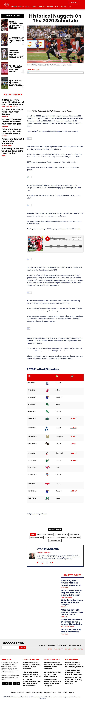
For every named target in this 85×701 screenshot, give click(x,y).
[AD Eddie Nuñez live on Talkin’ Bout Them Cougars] (4, 68)
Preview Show (6, 145)
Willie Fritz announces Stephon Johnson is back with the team (16, 54)
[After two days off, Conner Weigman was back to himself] (4, 83)
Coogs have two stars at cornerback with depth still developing (71, 621)
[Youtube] (51, 562)
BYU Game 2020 (74, 534)
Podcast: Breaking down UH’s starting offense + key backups (73, 680)
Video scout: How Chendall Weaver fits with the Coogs (73, 672)
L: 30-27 (73, 491)
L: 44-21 (73, 443)
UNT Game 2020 (75, 537)
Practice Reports (67, 626)
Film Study (65, 587)
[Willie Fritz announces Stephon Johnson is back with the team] (4, 54)
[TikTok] (10, 683)
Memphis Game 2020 (36, 537)
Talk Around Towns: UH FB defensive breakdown (12, 141)
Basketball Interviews (9, 106)
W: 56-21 (73, 460)
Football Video (66, 597)
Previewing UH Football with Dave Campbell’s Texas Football (12, 150)
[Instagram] (42, 562)
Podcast (4, 116)
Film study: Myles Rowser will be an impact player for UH (16, 40)
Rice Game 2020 (49, 537)
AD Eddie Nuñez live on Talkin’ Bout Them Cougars (15, 68)
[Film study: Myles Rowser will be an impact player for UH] (4, 39)
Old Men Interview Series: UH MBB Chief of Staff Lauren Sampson (16, 25)
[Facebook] (38, 562)
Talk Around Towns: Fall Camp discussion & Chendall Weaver (11, 131)
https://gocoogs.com (43, 552)
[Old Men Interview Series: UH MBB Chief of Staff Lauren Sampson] (4, 25)
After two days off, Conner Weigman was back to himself (15, 83)
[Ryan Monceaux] (32, 556)
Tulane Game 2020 (62, 537)
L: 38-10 (73, 453)
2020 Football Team (61, 534)
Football (4, 136)
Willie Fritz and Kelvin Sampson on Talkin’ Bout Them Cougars (11, 121)
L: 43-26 (73, 428)
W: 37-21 (73, 436)
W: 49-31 (73, 418)
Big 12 (3, 155)
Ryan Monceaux (33, 70)
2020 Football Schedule (45, 534)
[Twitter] (47, 562)
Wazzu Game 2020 (55, 540)
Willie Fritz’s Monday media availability (71, 630)
